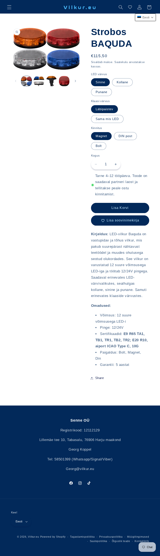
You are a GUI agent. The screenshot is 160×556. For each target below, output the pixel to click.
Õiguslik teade (121, 541)
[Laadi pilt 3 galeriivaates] (51, 81)
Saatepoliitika (98, 541)
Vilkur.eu (33, 537)
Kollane (122, 82)
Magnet (101, 136)
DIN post (125, 136)
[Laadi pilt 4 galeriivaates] (64, 81)
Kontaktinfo (142, 541)
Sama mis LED (107, 119)
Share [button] (99, 378)
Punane (101, 92)
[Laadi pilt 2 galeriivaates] (39, 81)
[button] (9, 7)
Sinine (100, 82)
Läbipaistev (105, 109)
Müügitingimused (138, 537)
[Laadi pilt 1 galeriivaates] (26, 81)
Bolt (99, 146)
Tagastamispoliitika (82, 537)
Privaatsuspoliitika (111, 537)
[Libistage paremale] (75, 81)
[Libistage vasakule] (15, 81)
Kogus (95, 155)
